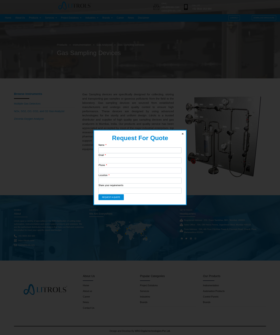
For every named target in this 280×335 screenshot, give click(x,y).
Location (103, 175)
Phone (102, 165)
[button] (183, 134)
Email (101, 155)
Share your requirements (110, 185)
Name (101, 145)
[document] (140, 167)
